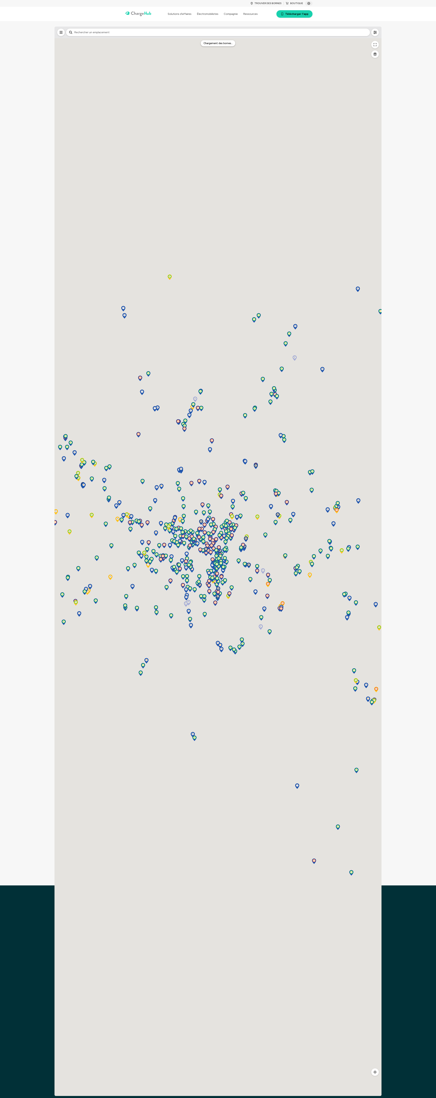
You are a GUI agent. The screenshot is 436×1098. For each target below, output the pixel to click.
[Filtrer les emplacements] (61, 32)
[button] (104, 489)
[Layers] (375, 54)
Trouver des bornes (268, 3)
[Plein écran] (375, 44)
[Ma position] (375, 1072)
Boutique (296, 3)
